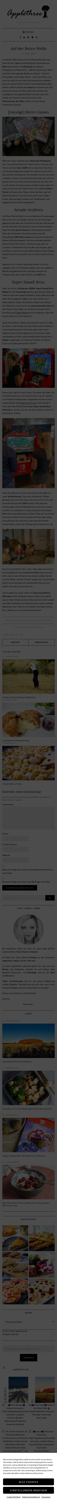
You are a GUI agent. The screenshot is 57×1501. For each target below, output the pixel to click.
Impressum (45, 1497)
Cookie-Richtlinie (14, 1497)
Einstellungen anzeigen (28, 1490)
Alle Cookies (28, 1482)
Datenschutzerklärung (31, 1497)
